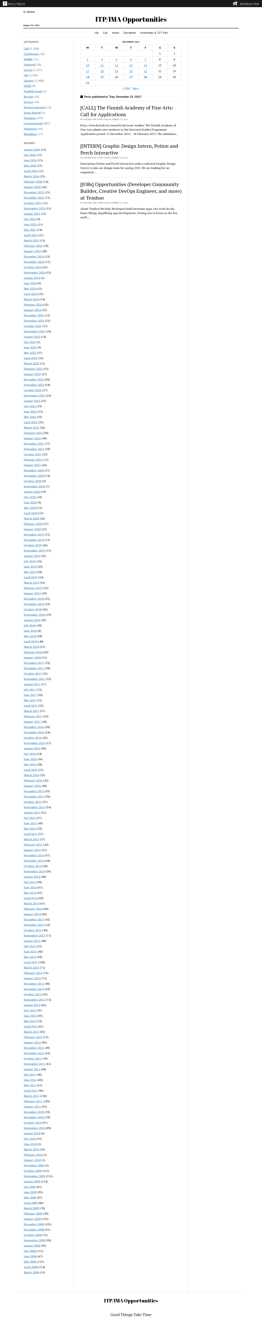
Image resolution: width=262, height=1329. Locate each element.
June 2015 (30, 823)
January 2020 (32, 529)
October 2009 (33, 1171)
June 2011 (30, 1080)
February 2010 (33, 1155)
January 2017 (32, 722)
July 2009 (30, 1187)
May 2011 (30, 1085)
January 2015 (32, 850)
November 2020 (34, 476)
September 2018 (34, 615)
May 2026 (30, 166)
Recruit (28, 97)
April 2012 (30, 1026)
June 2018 (30, 631)
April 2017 (30, 706)
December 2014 (34, 855)
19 (116, 71)
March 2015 (31, 839)
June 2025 (30, 224)
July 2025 (30, 219)
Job (97, 32)
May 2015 (30, 829)
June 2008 (30, 1256)
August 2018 (32, 620)
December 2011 (34, 1048)
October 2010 (33, 1123)
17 (87, 71)
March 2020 (31, 518)
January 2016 (32, 786)
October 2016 (33, 738)
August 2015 (32, 812)
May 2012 (30, 1021)
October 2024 (33, 267)
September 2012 (34, 1000)
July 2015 (30, 818)
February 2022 (33, 433)
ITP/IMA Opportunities (131, 19)
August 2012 (32, 1005)
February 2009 (33, 1213)
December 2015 (34, 791)
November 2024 (34, 262)
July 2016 (30, 754)
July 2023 (30, 342)
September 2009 (34, 1176)
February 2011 (33, 1101)
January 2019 (32, 593)
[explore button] (236, 3)
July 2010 (30, 1139)
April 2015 (30, 834)
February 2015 (33, 845)
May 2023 (30, 353)
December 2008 (34, 1224)
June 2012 (30, 1016)
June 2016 (30, 759)
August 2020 (32, 492)
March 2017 (31, 711)
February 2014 (33, 909)
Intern (115, 32)
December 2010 (34, 1112)
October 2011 (33, 1058)
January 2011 (32, 1107)
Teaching (29, 118)
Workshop (30, 134)
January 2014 (32, 914)
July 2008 (30, 1251)
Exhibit (28, 59)
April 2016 (30, 770)
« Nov (126, 88)
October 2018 (33, 609)
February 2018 (33, 652)
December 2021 (34, 444)
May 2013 (30, 957)
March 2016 (31, 775)
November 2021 (34, 449)
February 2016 (33, 780)
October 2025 (33, 203)
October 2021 (33, 454)
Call (105, 32)
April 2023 (30, 358)
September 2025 (34, 208)
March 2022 (31, 428)
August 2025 (32, 214)
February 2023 (33, 369)
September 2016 (34, 743)
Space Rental (32, 113)
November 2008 (34, 1230)
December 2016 (34, 727)
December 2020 (34, 470)
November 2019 (34, 540)
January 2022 (32, 438)
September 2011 (34, 1064)
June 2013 (30, 951)
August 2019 (32, 556)
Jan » (135, 88)
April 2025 (30, 235)
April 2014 (30, 898)
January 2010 (32, 1160)
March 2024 (31, 299)
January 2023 (32, 374)
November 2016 (34, 732)
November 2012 (34, 989)
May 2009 (30, 1197)
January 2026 (32, 187)
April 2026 (30, 171)
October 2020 (33, 481)
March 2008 (31, 1272)
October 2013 (33, 930)
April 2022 (30, 422)
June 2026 (30, 160)
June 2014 (30, 887)
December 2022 (34, 379)
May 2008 (30, 1262)
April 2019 (30, 577)
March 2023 (31, 363)
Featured (29, 64)
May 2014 (30, 893)
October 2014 (33, 866)
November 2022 (34, 385)
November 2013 (34, 925)
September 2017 (34, 679)
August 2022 (32, 401)
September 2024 (34, 272)
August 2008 (32, 1246)
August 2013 (32, 941)
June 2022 (30, 411)
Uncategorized (33, 123)
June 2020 (30, 502)
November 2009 (34, 1165)
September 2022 (34, 395)
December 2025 (34, 192)
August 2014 (32, 877)
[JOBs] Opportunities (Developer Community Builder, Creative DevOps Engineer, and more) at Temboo (131, 191)
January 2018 (32, 657)
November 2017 (34, 668)
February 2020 (33, 524)
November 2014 (34, 861)
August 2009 (32, 1181)
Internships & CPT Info (154, 32)
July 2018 (30, 625)
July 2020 (30, 497)
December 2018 (34, 599)
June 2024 (30, 283)
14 (145, 65)
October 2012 (33, 994)
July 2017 (30, 690)
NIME (27, 86)
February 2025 (33, 246)
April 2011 (30, 1090)
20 (131, 71)
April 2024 (30, 294)
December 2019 (34, 534)
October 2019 (33, 545)
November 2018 (34, 604)
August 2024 (32, 278)
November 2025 (34, 198)
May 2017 (30, 700)
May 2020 (30, 508)
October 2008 (33, 1235)
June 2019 (30, 567)
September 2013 (34, 935)
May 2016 (30, 764)
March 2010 (31, 1149)
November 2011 (34, 1053)
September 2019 (34, 550)
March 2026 (31, 176)
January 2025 (32, 251)
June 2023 (30, 347)
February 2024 (33, 305)
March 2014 (31, 903)
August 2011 (32, 1069)
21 (145, 71)
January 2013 (32, 978)
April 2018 (30, 641)
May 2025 (30, 230)
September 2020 (34, 486)
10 (87, 65)
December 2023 (34, 315)
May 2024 (30, 289)
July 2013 (30, 946)
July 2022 (30, 406)
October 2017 (33, 673)
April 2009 (30, 1203)
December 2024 (34, 256)
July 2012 (30, 1010)
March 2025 (31, 240)
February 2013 (33, 973)
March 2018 (31, 647)
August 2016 (32, 748)
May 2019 (30, 572)
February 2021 (33, 460)
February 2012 (33, 1037)
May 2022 (30, 417)
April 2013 (30, 962)
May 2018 (30, 636)
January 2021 (32, 465)
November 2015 (34, 796)
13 (131, 65)
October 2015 (33, 802)
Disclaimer (130, 32)
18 (102, 71)
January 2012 (32, 1042)
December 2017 (34, 663)
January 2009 (32, 1219)
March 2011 (31, 1096)
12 (116, 65)
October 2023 (33, 326)
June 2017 (30, 695)
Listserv (29, 81)
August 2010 (32, 1133)
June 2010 (30, 1144)
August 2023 (32, 337)
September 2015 (34, 807)
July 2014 (30, 882)
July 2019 (30, 561)
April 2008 (30, 1267)
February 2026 (33, 182)
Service (28, 102)
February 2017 (33, 716)
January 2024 (32, 310)
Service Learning (34, 107)
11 (102, 65)
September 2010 (34, 1128)
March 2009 (31, 1208)
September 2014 (34, 871)
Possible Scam (33, 91)
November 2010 (34, 1117)
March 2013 (31, 968)
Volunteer (30, 129)
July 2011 (30, 1074)
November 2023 (34, 321)
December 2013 (34, 919)
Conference (31, 54)
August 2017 (32, 684)
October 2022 (33, 390)
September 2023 (34, 331)
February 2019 (33, 588)
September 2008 (34, 1240)
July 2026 (30, 155)
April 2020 (30, 513)
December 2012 (34, 984)
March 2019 (31, 583)
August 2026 (32, 149)
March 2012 (31, 1032)
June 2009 (30, 1192)
